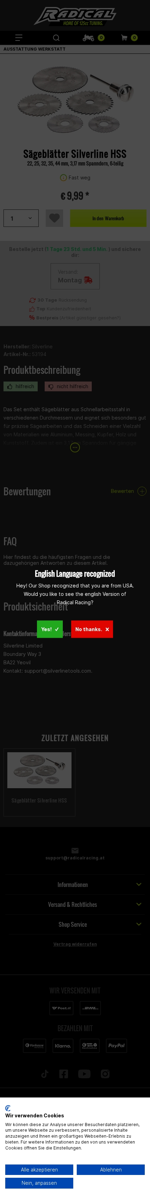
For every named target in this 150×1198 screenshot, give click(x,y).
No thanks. (88, 629)
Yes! (46, 629)
